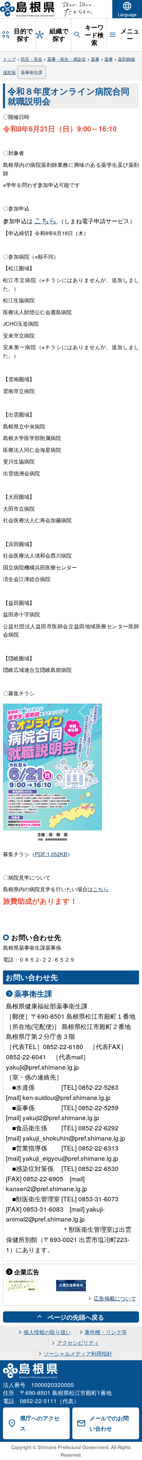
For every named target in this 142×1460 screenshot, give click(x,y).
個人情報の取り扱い (47, 1332)
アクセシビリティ (78, 1342)
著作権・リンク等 (106, 1332)
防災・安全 (31, 59)
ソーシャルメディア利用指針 (78, 1353)
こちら (101, 889)
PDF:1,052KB (51, 854)
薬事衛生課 (31, 72)
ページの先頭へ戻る (76, 1317)
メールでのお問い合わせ (109, 1423)
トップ (9, 59)
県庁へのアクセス (39, 1423)
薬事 (95, 59)
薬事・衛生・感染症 (66, 59)
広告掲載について (115, 1298)
